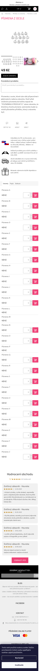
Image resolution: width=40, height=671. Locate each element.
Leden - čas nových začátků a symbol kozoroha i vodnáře (20, 596)
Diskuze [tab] (17, 183)
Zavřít (12, 119)
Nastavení (19, 658)
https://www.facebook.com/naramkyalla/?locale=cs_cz (21, 623)
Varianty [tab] (5, 183)
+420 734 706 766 (22, 620)
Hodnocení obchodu (20, 474)
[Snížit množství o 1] (31, 196)
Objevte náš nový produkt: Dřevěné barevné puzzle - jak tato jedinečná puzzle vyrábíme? (20, 587)
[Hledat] (2, 9)
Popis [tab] (12, 183)
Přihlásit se (36, 576)
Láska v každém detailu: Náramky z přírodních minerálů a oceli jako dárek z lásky (20, 592)
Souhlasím (19, 665)
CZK (18, 9)
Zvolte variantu (9, 76)
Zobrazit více (20, 560)
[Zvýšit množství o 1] (31, 194)
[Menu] (35, 9)
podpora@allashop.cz (21, 617)
